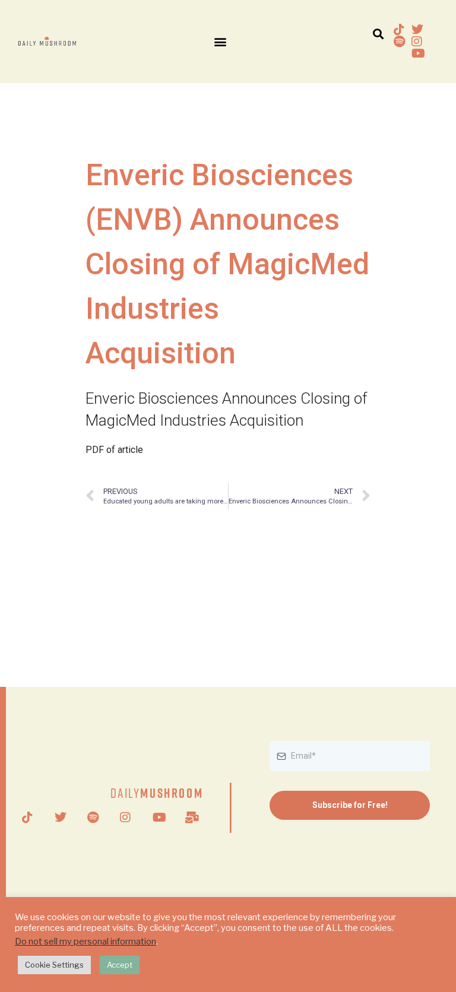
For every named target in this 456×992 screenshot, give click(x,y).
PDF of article (114, 449)
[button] (220, 42)
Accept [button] (119, 964)
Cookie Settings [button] (54, 964)
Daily (157, 793)
